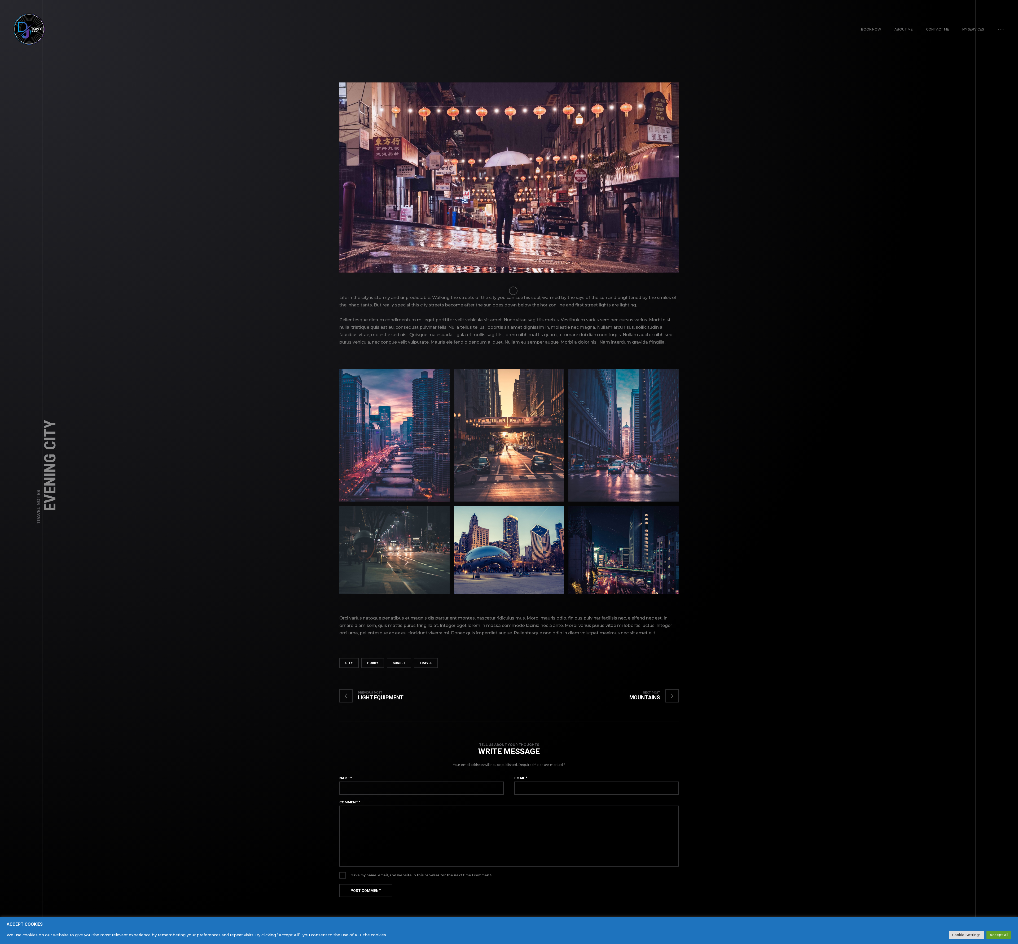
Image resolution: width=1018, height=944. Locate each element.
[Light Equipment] (376, 695)
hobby (372, 663)
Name (345, 778)
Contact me (937, 29)
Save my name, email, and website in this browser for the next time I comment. (421, 875)
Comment (349, 802)
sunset (399, 663)
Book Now (871, 29)
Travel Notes (38, 507)
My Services (973, 29)
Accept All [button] (999, 935)
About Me (903, 29)
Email (520, 778)
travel (426, 663)
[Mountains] (649, 695)
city (349, 663)
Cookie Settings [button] (966, 935)
